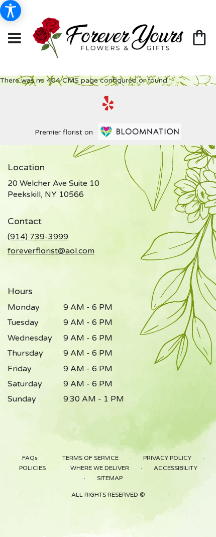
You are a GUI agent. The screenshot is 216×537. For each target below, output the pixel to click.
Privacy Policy (167, 457)
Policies (32, 468)
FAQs (30, 457)
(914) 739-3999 (38, 237)
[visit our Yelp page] (108, 103)
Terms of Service (90, 457)
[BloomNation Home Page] (139, 131)
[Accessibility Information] (10, 10)
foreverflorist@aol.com (51, 251)
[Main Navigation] (14, 39)
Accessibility (175, 468)
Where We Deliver (99, 468)
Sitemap (110, 478)
